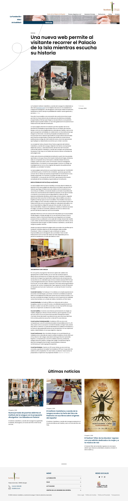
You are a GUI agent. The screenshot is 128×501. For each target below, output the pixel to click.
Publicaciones (101, 14)
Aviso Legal (81, 495)
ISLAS (48, 482)
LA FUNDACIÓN (51, 478)
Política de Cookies (91, 495)
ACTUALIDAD (50, 486)
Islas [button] (19, 19)
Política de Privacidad (104, 495)
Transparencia (115, 495)
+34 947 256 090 (16, 486)
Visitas (110, 14)
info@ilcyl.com (16, 488)
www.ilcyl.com (41, 108)
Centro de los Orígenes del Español (56, 14)
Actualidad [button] (16, 22)
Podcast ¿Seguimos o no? (74, 14)
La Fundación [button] (15, 16)
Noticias (48, 22)
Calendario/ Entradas (89, 14)
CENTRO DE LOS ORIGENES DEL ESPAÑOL (58, 490)
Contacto (117, 14)
